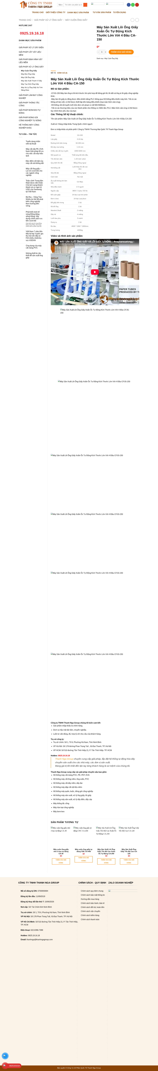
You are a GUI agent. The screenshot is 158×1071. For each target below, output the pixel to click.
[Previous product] (137, 20)
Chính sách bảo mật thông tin (93, 895)
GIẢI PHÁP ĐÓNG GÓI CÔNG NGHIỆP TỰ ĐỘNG (30, 118)
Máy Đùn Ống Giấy (28, 74)
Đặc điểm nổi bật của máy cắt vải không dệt (35, 162)
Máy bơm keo (58, 811)
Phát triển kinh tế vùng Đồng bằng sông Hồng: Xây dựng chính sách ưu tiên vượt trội (34, 216)
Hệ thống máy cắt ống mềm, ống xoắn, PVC (71, 779)
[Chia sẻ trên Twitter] (103, 64)
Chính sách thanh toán (90, 919)
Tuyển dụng (119, 12)
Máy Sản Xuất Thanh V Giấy (31, 81)
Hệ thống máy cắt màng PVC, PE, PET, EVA (71, 775)
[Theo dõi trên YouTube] (137, 5)
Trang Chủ (38, 12)
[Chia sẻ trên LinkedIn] (115, 64)
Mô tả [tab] (53, 73)
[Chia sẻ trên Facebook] (99, 64)
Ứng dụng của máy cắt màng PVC (34, 247)
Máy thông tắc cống (61, 803)
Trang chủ (25, 20)
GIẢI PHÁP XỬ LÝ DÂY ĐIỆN (31, 47)
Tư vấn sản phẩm (102, 12)
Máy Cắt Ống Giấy (28, 77)
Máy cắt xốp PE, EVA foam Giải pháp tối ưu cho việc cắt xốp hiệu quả (34, 152)
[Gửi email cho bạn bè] (107, 64)
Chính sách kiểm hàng (90, 915)
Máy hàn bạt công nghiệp (63, 807)
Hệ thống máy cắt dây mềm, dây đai (67, 783)
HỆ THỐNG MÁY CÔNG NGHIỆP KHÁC (29, 126)
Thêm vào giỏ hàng (121, 52)
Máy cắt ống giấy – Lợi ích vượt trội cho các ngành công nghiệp (34, 172)
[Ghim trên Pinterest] (111, 64)
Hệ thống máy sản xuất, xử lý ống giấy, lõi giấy (72, 795)
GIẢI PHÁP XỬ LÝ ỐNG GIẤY (48, 20)
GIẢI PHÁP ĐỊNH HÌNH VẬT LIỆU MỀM (30, 60)
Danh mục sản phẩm (78, 13)
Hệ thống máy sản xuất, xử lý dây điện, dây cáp (72, 799)
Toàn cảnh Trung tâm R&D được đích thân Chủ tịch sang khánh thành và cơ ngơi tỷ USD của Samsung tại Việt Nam (34, 186)
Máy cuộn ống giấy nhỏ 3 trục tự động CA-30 (61, 851)
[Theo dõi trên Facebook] (129, 5)
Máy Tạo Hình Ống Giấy (30, 84)
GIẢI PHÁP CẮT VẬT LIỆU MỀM (30, 53)
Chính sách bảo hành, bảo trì (92, 903)
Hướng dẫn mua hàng (90, 899)
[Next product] (132, 20)
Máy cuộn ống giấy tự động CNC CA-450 (83, 850)
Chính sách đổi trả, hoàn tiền (92, 907)
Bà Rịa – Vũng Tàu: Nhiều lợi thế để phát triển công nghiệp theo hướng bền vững (34, 201)
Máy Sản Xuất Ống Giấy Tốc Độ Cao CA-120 (129, 851)
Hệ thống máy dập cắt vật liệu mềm (67, 787)
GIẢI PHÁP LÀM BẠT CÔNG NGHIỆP (31, 96)
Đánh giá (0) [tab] (62, 73)
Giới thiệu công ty (55, 12)
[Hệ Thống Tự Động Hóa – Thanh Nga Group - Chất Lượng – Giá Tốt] (36, 5)
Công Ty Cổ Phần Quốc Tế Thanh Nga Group (84, 1068)
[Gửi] (85, 5)
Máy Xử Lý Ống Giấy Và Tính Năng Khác (32, 88)
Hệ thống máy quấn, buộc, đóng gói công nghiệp (73, 791)
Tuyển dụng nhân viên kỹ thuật (33, 142)
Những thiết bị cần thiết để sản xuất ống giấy (34, 255)
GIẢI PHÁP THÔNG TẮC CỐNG (29, 104)
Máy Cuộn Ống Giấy (76, 20)
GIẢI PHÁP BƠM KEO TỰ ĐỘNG (30, 111)
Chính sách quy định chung (92, 891)
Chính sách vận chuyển (90, 911)
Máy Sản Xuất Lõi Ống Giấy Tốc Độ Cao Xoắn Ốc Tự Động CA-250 (106, 851)
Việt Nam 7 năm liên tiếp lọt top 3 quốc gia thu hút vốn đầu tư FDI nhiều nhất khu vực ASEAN (34, 235)
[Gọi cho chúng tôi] (133, 5)
